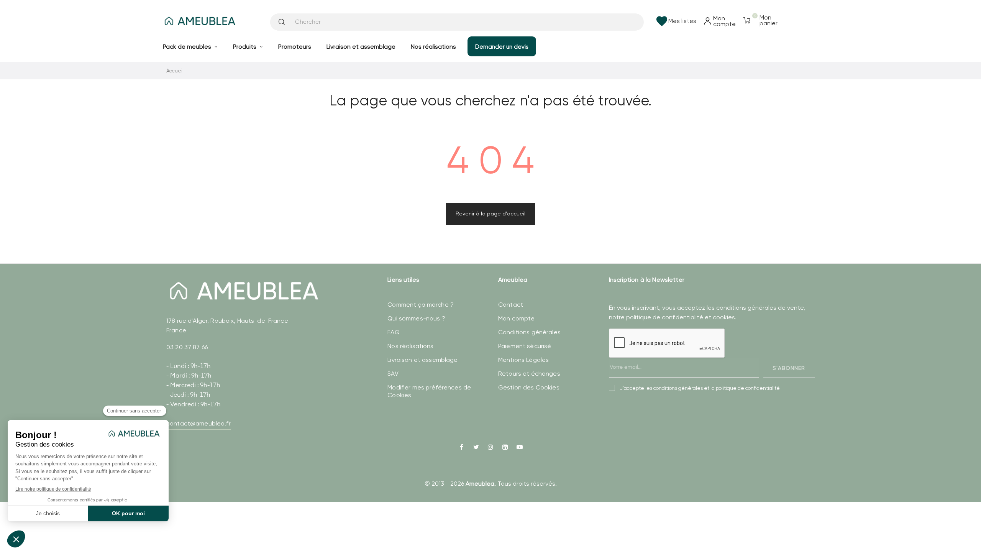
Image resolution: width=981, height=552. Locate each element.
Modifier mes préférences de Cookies (429, 391)
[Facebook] (461, 447)
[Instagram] (490, 447)
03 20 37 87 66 (187, 347)
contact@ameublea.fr (198, 423)
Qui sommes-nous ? (416, 318)
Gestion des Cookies (528, 387)
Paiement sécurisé (524, 346)
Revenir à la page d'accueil (490, 213)
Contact (510, 304)
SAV (392, 373)
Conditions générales (529, 332)
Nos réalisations (410, 346)
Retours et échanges (529, 373)
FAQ (393, 332)
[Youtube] (519, 447)
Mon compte (516, 318)
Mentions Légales (523, 359)
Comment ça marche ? (420, 304)
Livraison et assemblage (422, 359)
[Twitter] (476, 447)
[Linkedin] (505, 447)
